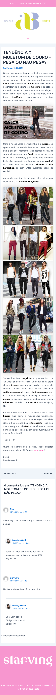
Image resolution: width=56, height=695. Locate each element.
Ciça (12, 509)
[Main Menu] (28, 39)
